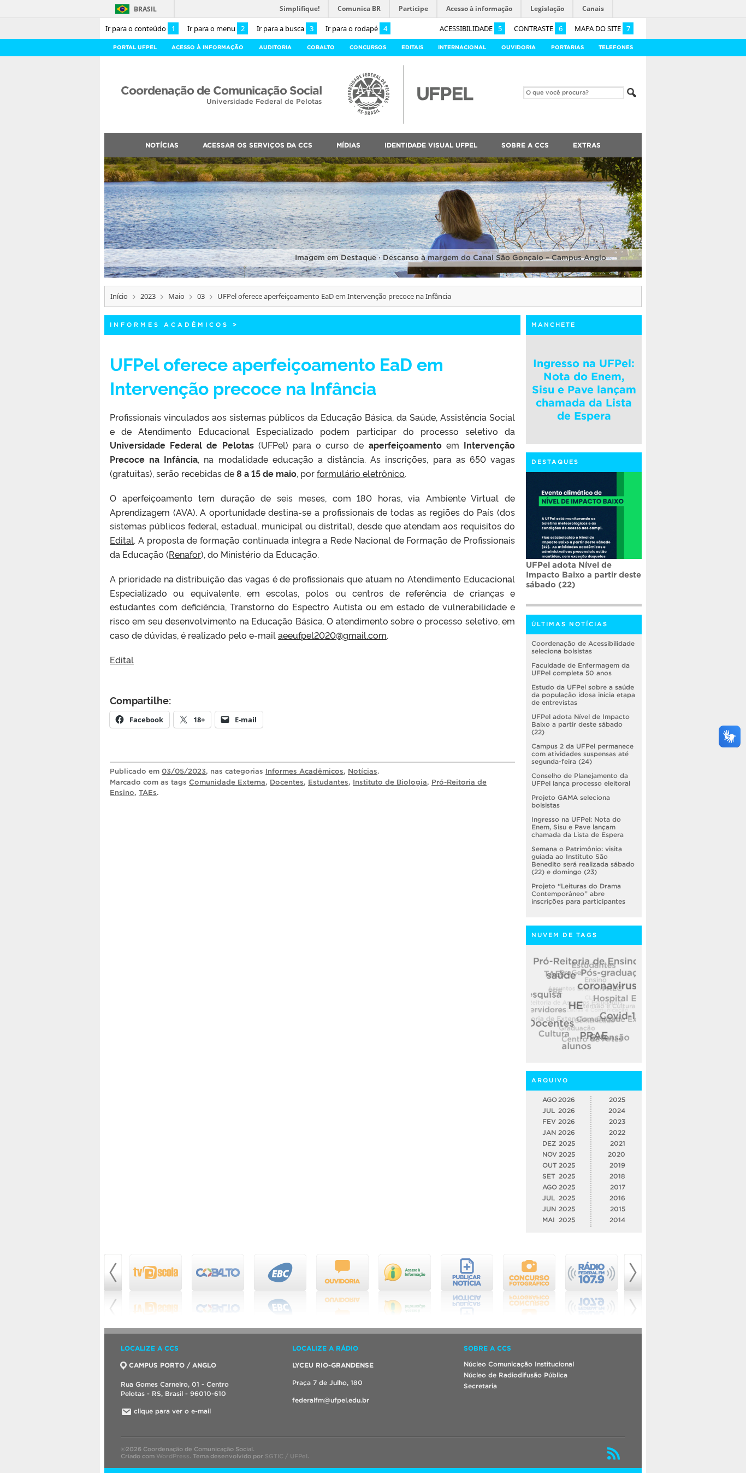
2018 (617, 1176)
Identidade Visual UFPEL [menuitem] (430, 145)
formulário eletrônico (361, 473)
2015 (617, 1208)
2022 (617, 1132)
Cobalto (321, 47)
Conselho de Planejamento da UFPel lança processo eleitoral (580, 779)
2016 (617, 1197)
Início (119, 296)
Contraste (538, 28)
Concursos (368, 47)
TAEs (148, 792)
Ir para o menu (216, 28)
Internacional (462, 47)
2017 (617, 1187)
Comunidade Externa (227, 782)
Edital (122, 540)
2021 (617, 1143)
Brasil (145, 9)
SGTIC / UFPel (286, 1456)
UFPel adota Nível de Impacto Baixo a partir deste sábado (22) (580, 724)
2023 (148, 296)
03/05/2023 (184, 771)
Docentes (287, 782)
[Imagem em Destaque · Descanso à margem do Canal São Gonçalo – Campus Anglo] (373, 276)
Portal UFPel (135, 47)
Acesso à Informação (207, 47)
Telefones (616, 47)
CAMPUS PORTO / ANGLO (172, 1365)
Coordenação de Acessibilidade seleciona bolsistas (583, 647)
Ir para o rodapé (356, 28)
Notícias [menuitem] (162, 145)
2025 (617, 1099)
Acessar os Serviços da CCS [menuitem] (257, 145)
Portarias (567, 47)
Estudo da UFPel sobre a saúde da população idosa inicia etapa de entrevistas (583, 695)
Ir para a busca (285, 28)
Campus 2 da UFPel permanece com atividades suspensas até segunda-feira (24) (583, 579)
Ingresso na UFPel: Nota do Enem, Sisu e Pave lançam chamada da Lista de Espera (584, 389)
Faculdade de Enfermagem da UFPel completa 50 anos (580, 669)
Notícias (362, 771)
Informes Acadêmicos (169, 324)
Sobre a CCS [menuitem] (525, 145)
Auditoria (275, 47)
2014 (617, 1219)
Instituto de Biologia (390, 782)
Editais (412, 47)
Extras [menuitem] (587, 145)
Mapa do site (602, 28)
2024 (616, 1110)
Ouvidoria (518, 47)
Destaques (555, 461)
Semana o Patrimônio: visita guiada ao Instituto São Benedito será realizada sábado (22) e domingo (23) (583, 860)
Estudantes (328, 782)
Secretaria (480, 1385)
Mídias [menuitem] (348, 145)
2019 (617, 1165)
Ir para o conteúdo (140, 28)
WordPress (173, 1456)
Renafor (185, 554)
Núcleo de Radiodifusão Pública (515, 1374)
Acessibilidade (471, 28)
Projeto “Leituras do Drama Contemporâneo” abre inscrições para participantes (578, 893)
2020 (616, 1154)
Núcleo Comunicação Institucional (519, 1364)
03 (201, 296)
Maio (176, 296)
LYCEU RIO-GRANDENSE (333, 1365)
